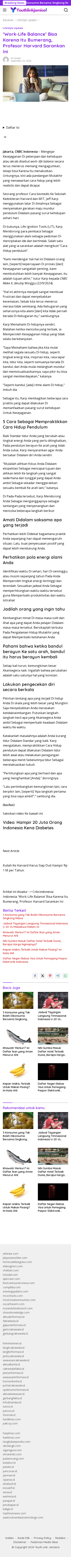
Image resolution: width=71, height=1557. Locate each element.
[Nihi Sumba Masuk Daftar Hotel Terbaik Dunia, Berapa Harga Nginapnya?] (53, 1035)
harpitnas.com (11, 1433)
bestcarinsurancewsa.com (19, 1283)
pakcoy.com (10, 1423)
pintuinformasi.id (13, 1373)
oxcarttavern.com (13, 1304)
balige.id (8, 1509)
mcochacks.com (13, 1296)
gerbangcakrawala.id (15, 1333)
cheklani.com (11, 1270)
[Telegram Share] (58, 976)
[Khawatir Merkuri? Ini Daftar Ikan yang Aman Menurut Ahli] (18, 1035)
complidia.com (12, 1287)
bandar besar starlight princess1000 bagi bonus (32, 1232)
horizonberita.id (12, 1381)
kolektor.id (9, 1462)
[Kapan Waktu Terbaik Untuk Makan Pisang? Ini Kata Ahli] (18, 1071)
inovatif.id (9, 1488)
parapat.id (9, 1500)
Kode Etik (24, 1538)
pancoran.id (10, 1471)
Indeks (9, 1538)
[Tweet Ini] (42, 976)
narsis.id (8, 1406)
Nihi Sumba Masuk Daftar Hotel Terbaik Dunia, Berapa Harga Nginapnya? (32, 942)
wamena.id (9, 1496)
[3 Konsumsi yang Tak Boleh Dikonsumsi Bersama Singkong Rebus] (18, 1000)
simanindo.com (12, 1454)
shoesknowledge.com (16, 1312)
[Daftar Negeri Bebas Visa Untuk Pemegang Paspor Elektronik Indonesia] (53, 1071)
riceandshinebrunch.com (18, 1308)
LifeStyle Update (13, 28)
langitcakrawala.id (13, 1347)
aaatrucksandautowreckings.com (23, 1517)
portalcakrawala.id (14, 1385)
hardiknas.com (12, 1419)
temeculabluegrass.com (17, 1262)
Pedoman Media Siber (44, 1542)
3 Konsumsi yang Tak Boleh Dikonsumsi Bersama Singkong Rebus (34, 916)
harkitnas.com (11, 1437)
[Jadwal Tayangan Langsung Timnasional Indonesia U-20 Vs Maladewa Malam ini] (53, 1000)
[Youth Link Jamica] (28, 10)
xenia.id (7, 1492)
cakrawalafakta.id (13, 1368)
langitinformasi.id (13, 1352)
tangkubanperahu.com (16, 1441)
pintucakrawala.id (13, 1356)
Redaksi (60, 1538)
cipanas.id (9, 1479)
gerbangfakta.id (12, 1398)
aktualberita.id (11, 1364)
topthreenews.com (14, 1513)
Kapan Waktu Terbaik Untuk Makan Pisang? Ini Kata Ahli (32, 951)
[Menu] (5, 10)
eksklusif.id (9, 1484)
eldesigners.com (13, 1266)
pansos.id (8, 1411)
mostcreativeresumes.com (19, 1300)
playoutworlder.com (15, 1258)
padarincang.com (13, 1458)
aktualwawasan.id (13, 1394)
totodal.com (10, 1274)
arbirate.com (10, 1253)
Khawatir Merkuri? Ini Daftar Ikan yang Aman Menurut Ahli (31, 934)
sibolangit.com (12, 1446)
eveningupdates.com (15, 1291)
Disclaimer (20, 1542)
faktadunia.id (10, 1321)
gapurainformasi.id (14, 1325)
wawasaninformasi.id (16, 1377)
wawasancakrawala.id (16, 1360)
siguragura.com (12, 1450)
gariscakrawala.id (13, 1329)
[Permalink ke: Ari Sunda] (6, 59)
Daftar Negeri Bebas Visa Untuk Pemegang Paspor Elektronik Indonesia (35, 960)
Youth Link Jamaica (47, 1547)
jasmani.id (9, 1475)
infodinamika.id (12, 1402)
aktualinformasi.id (13, 1317)
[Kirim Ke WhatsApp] (65, 976)
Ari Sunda (16, 58)
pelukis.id (8, 1467)
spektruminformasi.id (16, 1390)
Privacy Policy (42, 1538)
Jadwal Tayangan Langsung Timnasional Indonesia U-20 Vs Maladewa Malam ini (35, 925)
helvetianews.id (12, 1343)
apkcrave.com (11, 1279)
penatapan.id (11, 1505)
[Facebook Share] (35, 976)
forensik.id (9, 1415)
